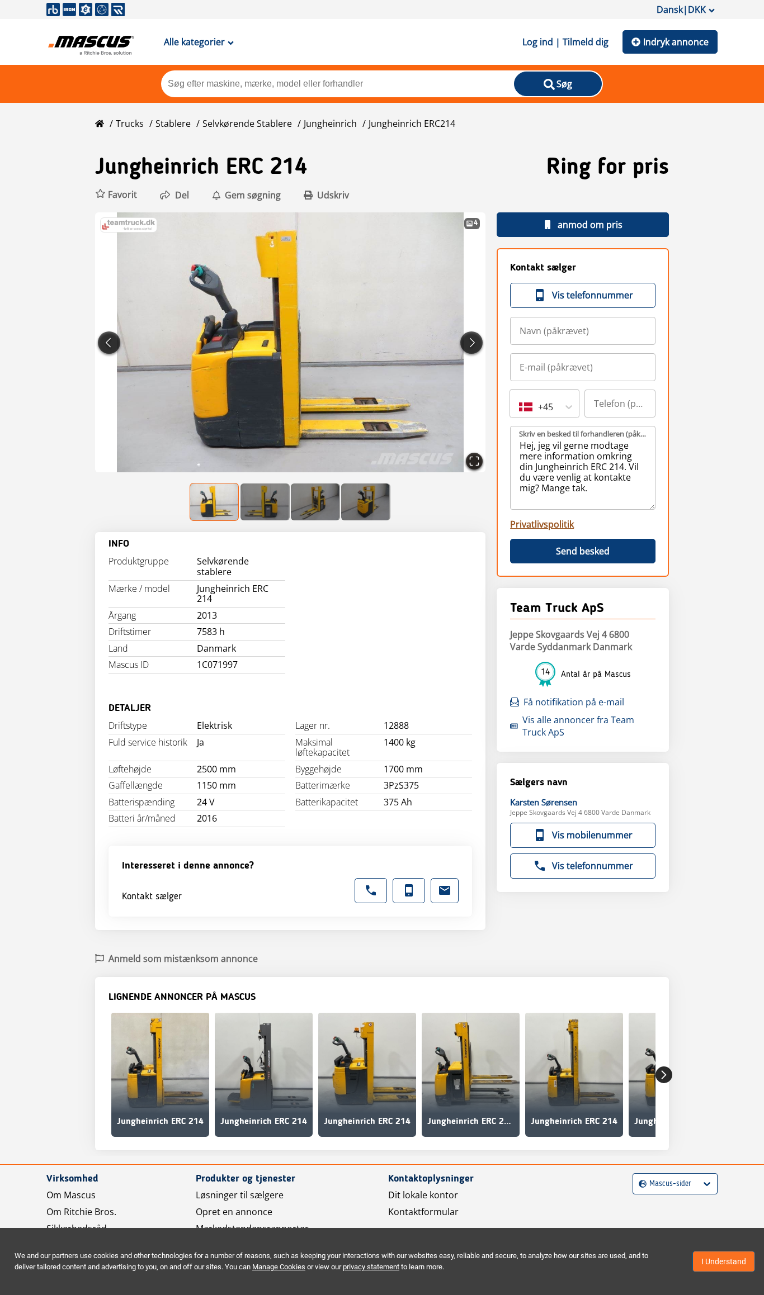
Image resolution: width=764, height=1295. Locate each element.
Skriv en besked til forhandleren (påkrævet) (583, 434)
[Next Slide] (471, 342)
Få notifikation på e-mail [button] (574, 702)
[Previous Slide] (109, 342)
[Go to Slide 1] (214, 501)
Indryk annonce (676, 42)
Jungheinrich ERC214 (412, 123)
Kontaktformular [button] (423, 1212)
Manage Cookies (278, 1267)
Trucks (130, 123)
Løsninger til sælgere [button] (240, 1195)
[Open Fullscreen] (474, 461)
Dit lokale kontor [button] (423, 1195)
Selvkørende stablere (247, 123)
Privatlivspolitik (542, 524)
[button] (116, 194)
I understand (723, 1261)
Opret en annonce (234, 1212)
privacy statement (371, 1267)
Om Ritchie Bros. (81, 1212)
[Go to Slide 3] (315, 501)
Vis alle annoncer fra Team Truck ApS (578, 726)
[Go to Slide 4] (365, 501)
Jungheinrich (330, 123)
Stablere (173, 123)
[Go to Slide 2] (265, 501)
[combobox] (520, 407)
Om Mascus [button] (71, 1195)
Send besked (583, 551)
